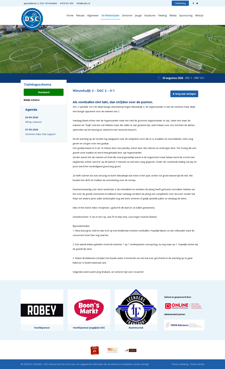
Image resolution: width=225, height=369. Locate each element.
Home (70, 15)
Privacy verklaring (180, 364)
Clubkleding (180, 3)
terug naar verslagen (185, 93)
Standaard (43, 92)
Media (172, 15)
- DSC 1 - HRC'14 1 (183, 78)
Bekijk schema (31, 99)
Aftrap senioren (33, 119)
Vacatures (150, 15)
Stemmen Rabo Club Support (40, 132)
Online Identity (197, 364)
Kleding (162, 15)
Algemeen (93, 15)
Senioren (127, 15)
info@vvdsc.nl (83, 3)
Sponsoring (186, 15)
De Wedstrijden (110, 15)
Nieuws (80, 15)
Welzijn (199, 15)
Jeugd (138, 15)
